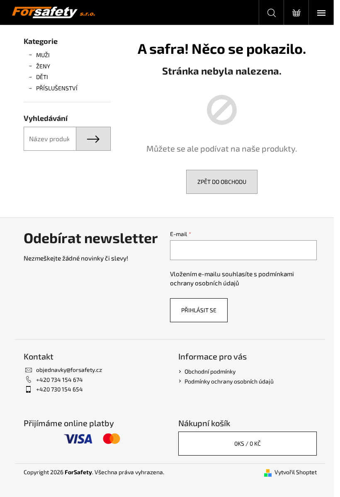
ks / (247, 443)
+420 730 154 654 (59, 389)
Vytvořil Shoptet (295, 471)
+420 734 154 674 (59, 379)
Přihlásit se (198, 310)
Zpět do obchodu (221, 181)
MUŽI (43, 54)
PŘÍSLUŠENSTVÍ (57, 88)
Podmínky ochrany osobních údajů (229, 381)
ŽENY (43, 66)
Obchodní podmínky (210, 371)
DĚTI (42, 76)
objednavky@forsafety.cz (69, 369)
